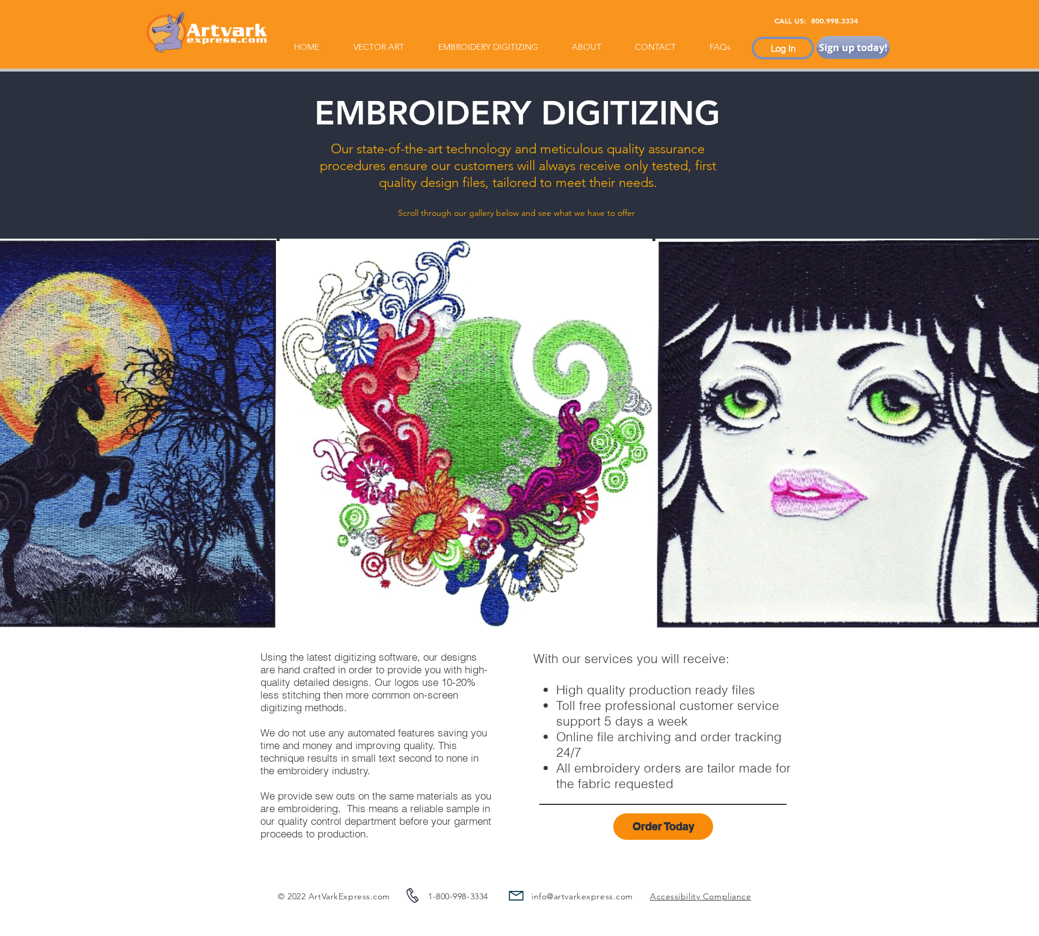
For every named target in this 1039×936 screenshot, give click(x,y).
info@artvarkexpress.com (582, 896)
